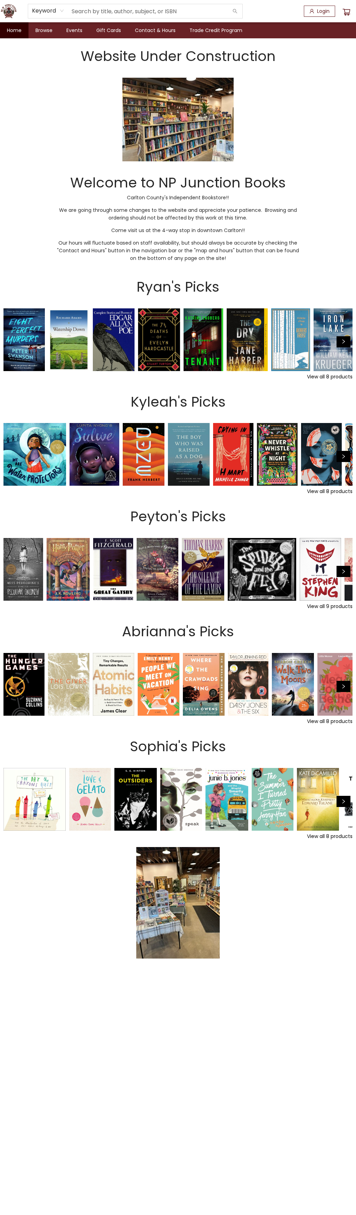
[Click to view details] (24, 339)
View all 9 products (330, 606)
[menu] (178, 30)
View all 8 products (330, 376)
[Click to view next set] (12, 341)
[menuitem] (14, 30)
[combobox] (48, 10)
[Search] (235, 11)
